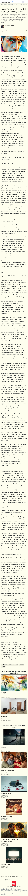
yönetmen (22, 664)
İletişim (17, 874)
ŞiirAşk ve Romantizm (4, 749)
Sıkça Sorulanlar (16, 878)
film (17, 664)
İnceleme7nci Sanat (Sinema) (5, 695)
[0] (2, 31)
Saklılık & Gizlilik (19, 876)
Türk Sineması (4, 664)
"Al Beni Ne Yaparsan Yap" (6, 816)
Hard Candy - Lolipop (5, 864)
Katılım (13, 874)
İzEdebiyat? (9, 878)
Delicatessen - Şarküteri (6, 793)
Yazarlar (9, 874)
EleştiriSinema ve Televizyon (4, 796)
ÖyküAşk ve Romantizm (4, 819)
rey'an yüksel (7, 25)
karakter (3, 666)
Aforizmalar (3, 747)
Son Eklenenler (4, 874)
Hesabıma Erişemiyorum (6, 876)
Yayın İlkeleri (3, 878)
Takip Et (12, 25)
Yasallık (13, 876)
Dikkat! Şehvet (4, 693)
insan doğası (11, 664)
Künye (21, 878)
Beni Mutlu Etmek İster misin (7, 770)
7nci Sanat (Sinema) (8, 26)
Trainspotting (4, 716)
